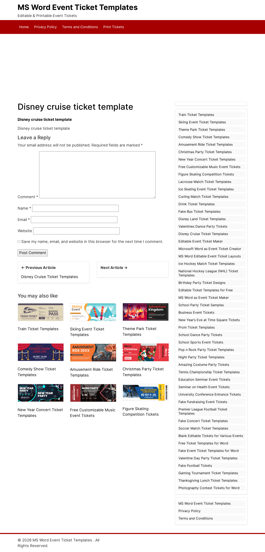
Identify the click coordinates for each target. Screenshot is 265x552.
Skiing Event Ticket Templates (202, 122)
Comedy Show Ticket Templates (203, 137)
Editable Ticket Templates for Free (205, 290)
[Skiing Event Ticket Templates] (93, 312)
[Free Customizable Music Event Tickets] (93, 392)
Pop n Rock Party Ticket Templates (206, 350)
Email (24, 219)
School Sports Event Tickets (200, 342)
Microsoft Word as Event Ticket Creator (209, 249)
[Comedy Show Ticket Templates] (41, 352)
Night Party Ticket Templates (201, 357)
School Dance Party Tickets (200, 335)
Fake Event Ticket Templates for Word (208, 451)
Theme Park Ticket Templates (201, 129)
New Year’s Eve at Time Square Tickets (209, 320)
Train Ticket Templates (38, 328)
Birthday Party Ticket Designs (201, 283)
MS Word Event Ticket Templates (78, 7)
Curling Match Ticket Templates (203, 196)
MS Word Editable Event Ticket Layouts (209, 256)
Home (24, 27)
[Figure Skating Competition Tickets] (146, 392)
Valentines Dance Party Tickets (202, 226)
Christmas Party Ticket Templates (205, 152)
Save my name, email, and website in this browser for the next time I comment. (92, 241)
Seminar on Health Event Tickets (204, 387)
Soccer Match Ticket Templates (203, 428)
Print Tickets (113, 27)
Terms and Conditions (80, 27)
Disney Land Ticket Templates (202, 219)
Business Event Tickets (196, 312)
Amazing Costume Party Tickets (203, 364)
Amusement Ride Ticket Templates (205, 144)
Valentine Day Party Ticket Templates (207, 458)
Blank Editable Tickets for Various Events (210, 436)
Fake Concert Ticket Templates (203, 421)
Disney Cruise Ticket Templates (49, 276)
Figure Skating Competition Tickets (206, 174)
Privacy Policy (45, 27)
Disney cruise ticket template (45, 119)
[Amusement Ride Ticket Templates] (93, 352)
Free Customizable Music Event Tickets (209, 167)
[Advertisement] (132, 68)
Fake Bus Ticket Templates (199, 211)
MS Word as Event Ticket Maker (203, 297)
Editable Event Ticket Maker (200, 241)
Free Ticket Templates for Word (203, 443)
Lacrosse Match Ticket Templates (204, 182)
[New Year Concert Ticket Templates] (41, 392)
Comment (28, 196)
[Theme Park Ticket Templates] (146, 311)
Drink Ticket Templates (196, 204)
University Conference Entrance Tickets (209, 394)
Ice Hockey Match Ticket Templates (206, 264)
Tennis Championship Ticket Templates (209, 372)
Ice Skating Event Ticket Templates (206, 189)
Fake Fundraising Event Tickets (202, 402)
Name (24, 208)
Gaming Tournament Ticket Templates (208, 473)
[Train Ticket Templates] (41, 312)
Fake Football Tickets (195, 465)
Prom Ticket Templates (196, 327)
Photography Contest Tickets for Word (209, 488)
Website (25, 230)
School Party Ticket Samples (201, 305)
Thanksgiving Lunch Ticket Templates (207, 480)
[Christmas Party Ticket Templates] (146, 352)
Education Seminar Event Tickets (204, 379)
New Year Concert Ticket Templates (206, 159)
